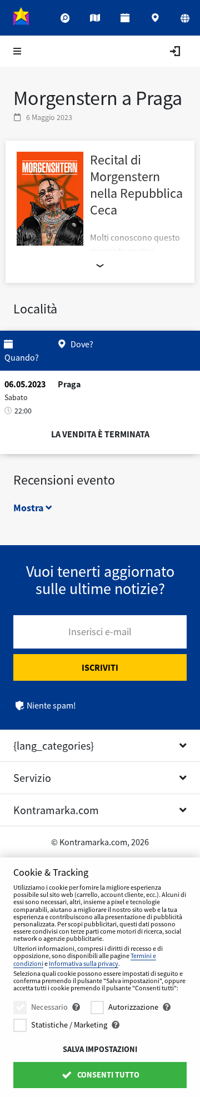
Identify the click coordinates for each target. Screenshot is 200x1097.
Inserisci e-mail (100, 631)
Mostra (29, 507)
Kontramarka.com (56, 810)
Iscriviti (100, 667)
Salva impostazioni (100, 1049)
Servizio (32, 778)
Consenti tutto (107, 1075)
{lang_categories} (53, 745)
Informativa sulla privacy (83, 963)
